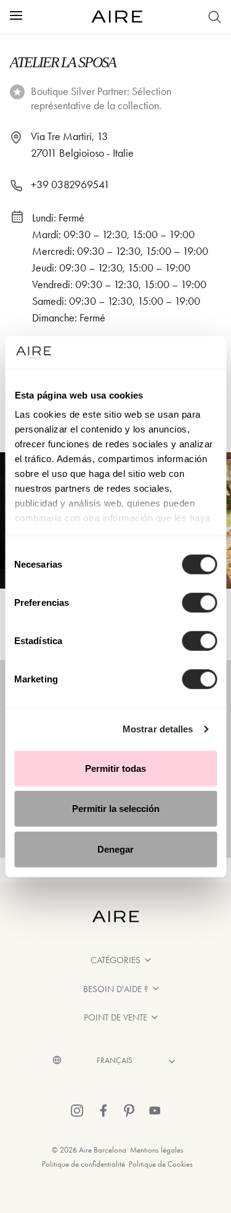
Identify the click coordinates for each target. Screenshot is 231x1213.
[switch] (199, 602)
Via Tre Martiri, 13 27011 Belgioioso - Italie (82, 145)
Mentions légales (157, 1149)
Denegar (115, 848)
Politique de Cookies (161, 1164)
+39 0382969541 (70, 184)
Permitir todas (115, 768)
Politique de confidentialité (83, 1164)
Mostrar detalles (158, 729)
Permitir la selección (116, 808)
